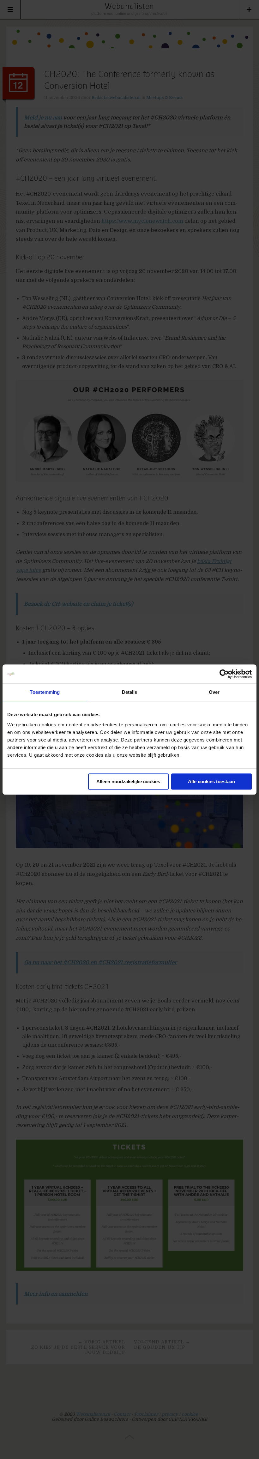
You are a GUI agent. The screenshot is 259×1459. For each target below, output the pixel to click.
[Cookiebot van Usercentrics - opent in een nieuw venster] (224, 674)
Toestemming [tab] (45, 692)
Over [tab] (214, 692)
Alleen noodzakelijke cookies (128, 781)
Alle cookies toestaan (211, 781)
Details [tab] (129, 692)
